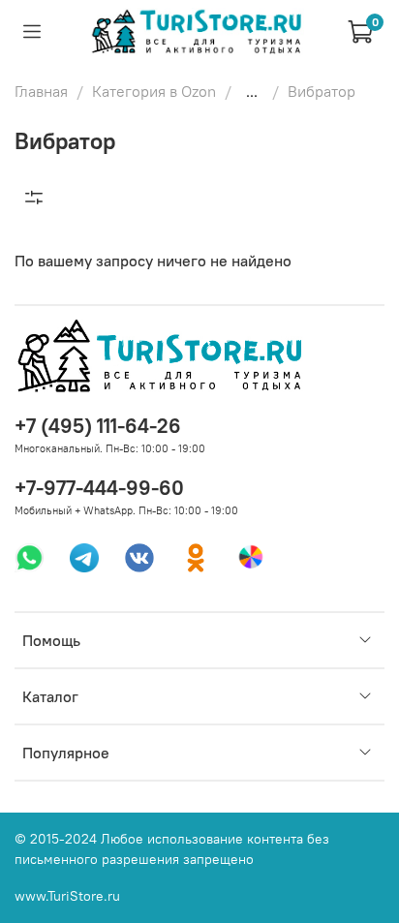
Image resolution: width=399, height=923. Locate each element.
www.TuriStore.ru (67, 896)
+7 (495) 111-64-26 (98, 426)
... (252, 91)
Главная (41, 91)
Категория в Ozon (154, 91)
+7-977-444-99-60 (99, 488)
